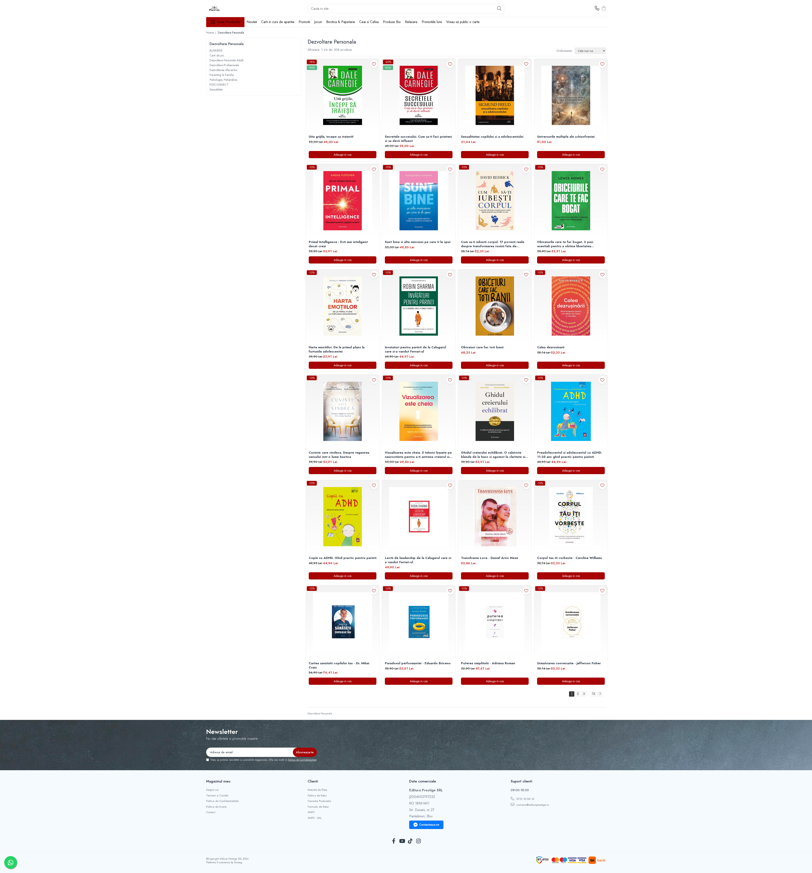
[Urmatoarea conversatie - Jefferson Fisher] (571, 622)
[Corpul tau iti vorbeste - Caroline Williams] (571, 516)
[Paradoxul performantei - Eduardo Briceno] (418, 622)
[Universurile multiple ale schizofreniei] (571, 95)
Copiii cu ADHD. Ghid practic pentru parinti (342, 558)
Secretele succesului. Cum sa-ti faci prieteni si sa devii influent (418, 139)
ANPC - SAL (315, 818)
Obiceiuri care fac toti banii (482, 347)
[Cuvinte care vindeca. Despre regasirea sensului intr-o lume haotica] (342, 411)
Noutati (252, 21)
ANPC (311, 812)
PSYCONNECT (219, 84)
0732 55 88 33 (524, 799)
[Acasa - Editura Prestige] (227, 8)
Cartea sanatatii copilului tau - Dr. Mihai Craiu (339, 665)
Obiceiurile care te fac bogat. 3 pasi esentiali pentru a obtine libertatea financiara (565, 244)
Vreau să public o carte (463, 21)
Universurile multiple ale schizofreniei (566, 137)
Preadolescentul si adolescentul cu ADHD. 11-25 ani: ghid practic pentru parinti (569, 455)
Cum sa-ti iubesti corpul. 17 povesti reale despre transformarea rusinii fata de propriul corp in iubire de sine (492, 244)
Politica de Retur (317, 796)
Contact (210, 812)
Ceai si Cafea (369, 21)
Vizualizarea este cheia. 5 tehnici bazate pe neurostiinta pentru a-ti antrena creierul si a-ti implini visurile (418, 455)
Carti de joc (217, 55)
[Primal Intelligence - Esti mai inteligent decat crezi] (342, 200)
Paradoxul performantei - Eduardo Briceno (418, 663)
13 (593, 694)
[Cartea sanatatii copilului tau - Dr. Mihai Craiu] (342, 622)
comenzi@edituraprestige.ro (532, 805)
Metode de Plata (317, 790)
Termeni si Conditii (217, 796)
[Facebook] (393, 841)
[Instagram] (418, 841)
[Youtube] (402, 841)
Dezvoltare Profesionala (224, 65)
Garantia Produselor (319, 801)
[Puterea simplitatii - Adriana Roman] (495, 622)
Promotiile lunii (432, 21)
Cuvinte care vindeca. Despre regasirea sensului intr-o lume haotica (339, 455)
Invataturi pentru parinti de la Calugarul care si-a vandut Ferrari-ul (415, 349)
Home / (211, 32)
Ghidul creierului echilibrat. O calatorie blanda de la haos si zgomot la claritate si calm (493, 455)
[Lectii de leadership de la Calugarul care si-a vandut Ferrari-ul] (418, 516)
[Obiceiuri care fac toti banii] (495, 306)
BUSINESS (216, 50)
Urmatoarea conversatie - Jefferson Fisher (569, 663)
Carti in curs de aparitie (277, 21)
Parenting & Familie (222, 75)
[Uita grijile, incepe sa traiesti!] (342, 95)
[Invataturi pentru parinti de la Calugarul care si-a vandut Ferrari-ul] (418, 306)
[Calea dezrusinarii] (571, 306)
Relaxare (411, 21)
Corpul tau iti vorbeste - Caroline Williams (569, 558)
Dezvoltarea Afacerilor (223, 70)
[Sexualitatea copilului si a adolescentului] (495, 95)
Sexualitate (216, 89)
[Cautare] (499, 8)
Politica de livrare (216, 807)
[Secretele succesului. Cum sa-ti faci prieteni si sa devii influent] (418, 95)
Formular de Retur (318, 807)
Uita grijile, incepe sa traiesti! (331, 137)
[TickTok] (410, 841)
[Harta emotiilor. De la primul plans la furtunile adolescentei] (342, 306)
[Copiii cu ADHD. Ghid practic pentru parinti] (342, 516)
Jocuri (318, 21)
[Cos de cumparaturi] (603, 8)
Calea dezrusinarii (550, 347)
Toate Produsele (228, 22)
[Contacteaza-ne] (597, 8)
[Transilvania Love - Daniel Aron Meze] (495, 516)
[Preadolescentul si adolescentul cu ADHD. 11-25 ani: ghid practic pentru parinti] (571, 411)
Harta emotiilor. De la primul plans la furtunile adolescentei (337, 349)
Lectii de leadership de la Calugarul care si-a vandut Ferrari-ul (418, 560)
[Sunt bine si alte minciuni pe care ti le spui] (418, 200)
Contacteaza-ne (429, 824)
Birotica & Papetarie (340, 21)
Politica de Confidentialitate (302, 760)
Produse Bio (392, 21)
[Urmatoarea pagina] (600, 694)
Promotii (304, 21)
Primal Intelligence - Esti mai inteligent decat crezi (338, 244)
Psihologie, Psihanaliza (223, 80)
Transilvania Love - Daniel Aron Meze (489, 558)
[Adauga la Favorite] (374, 64)
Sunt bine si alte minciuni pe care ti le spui (417, 242)
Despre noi (212, 790)
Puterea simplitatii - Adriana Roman (488, 663)
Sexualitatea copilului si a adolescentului (492, 137)
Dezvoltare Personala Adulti (227, 60)
